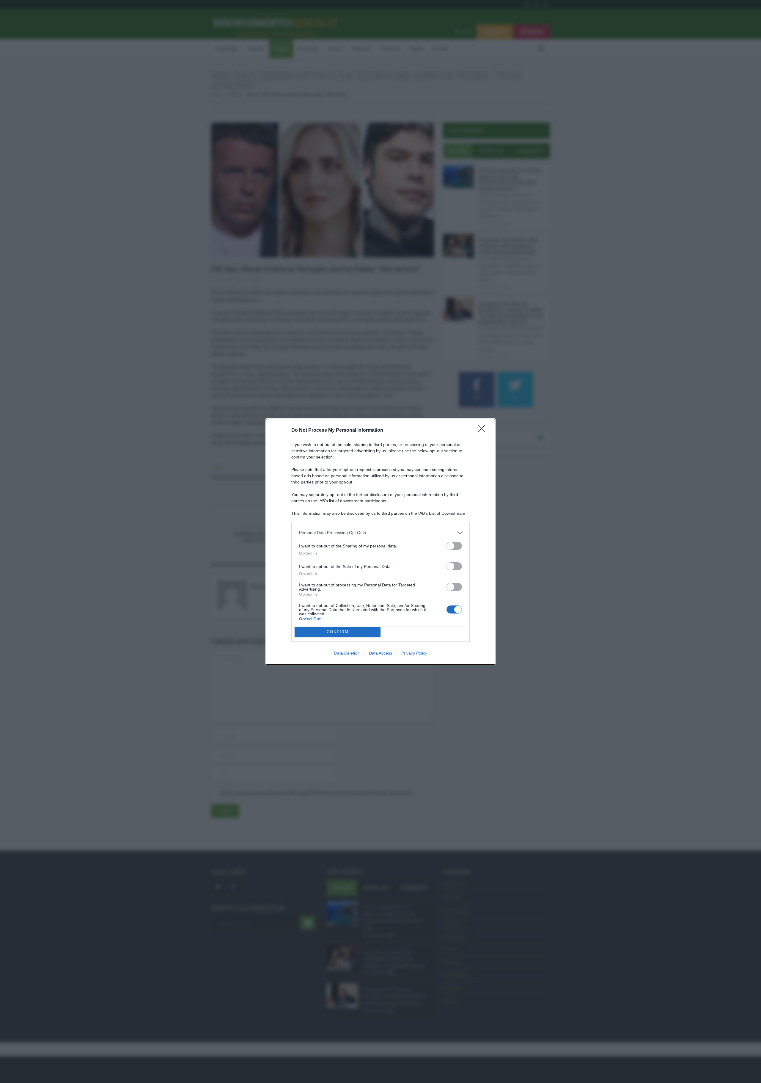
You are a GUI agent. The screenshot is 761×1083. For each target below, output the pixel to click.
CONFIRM (338, 632)
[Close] (483, 430)
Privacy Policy (414, 653)
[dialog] (380, 541)
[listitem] (380, 533)
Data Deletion (347, 653)
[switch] (454, 546)
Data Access (380, 653)
